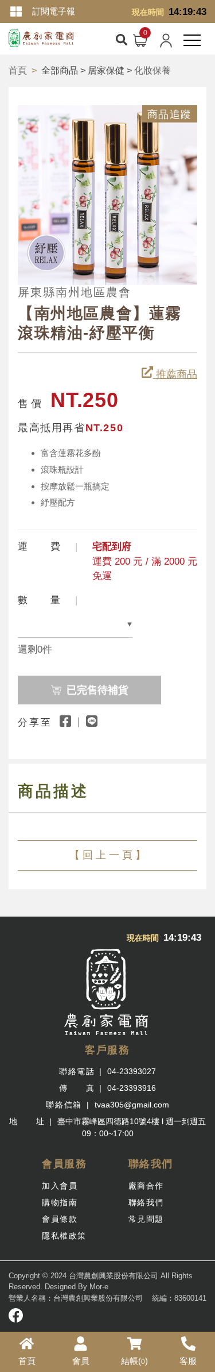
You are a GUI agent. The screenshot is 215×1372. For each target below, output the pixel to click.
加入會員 (59, 1185)
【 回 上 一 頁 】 (107, 855)
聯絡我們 (146, 1202)
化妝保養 (152, 70)
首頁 (18, 70)
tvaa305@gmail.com (132, 1104)
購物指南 (59, 1202)
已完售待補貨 (97, 690)
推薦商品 (175, 374)
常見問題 (146, 1219)
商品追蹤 (169, 114)
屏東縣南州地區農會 (74, 292)
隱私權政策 (64, 1235)
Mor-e (98, 1286)
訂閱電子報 (53, 11)
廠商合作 (146, 1185)
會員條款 (59, 1219)
